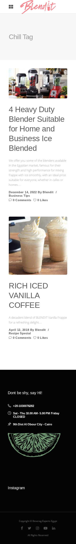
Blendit (48, 192)
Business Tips (19, 195)
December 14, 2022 (23, 192)
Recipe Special (20, 333)
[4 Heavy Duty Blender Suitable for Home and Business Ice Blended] (38, 83)
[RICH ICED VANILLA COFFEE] (38, 246)
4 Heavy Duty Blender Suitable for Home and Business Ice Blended (37, 128)
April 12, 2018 (19, 329)
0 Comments (21, 200)
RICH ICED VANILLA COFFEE (28, 295)
